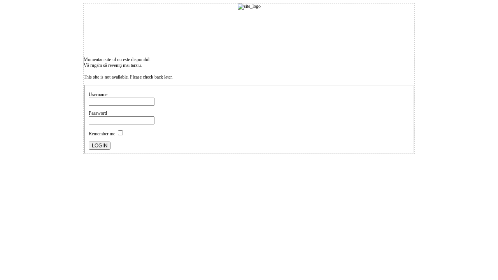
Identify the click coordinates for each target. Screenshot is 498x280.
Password (98, 113)
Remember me (102, 133)
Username (98, 94)
